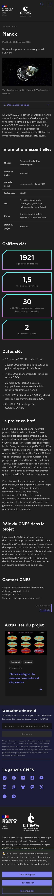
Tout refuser (27, 882)
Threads (13, 787)
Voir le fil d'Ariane (9, 26)
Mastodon (32, 787)
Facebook (13, 777)
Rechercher (42, 4)
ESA (22, 193)
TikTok (32, 777)
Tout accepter (27, 874)
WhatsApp (4, 796)
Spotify (13, 796)
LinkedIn (23, 777)
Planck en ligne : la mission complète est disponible (24, 678)
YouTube (41, 777)
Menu (50, 4)
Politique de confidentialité (35, 864)
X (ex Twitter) (41, 787)
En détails (45, 610)
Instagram (4, 777)
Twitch (4, 787)
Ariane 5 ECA (12, 377)
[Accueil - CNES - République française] (31, 822)
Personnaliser (27, 891)
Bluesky (23, 787)
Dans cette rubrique (18, 105)
